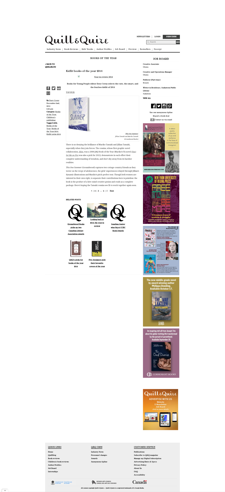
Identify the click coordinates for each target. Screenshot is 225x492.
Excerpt (157, 49)
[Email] (48, 93)
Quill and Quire (80, 41)
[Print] (59, 88)
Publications (139, 452)
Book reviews (54, 459)
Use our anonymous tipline (161, 113)
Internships (53, 472)
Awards (94, 459)
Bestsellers (145, 49)
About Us (138, 468)
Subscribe (171, 37)
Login (157, 37)
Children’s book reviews (58, 462)
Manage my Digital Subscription (147, 459)
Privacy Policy (140, 465)
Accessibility (139, 475)
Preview (132, 49)
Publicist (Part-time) (152, 80)
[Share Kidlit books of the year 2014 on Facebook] (48, 88)
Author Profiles (104, 49)
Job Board (120, 49)
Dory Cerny (54, 101)
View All (147, 98)
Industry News (54, 49)
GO (178, 42)
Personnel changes (99, 455)
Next (112, 191)
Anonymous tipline (99, 462)
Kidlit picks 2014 (54, 134)
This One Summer (131, 134)
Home (50, 452)
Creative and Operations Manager (157, 72)
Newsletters (143, 37)
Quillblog (52, 455)
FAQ (136, 472)
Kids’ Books (87, 49)
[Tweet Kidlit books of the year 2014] (53, 88)
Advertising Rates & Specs (145, 462)
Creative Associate (151, 64)
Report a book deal (161, 116)
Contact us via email (163, 120)
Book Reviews (71, 49)
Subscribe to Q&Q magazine (146, 455)
